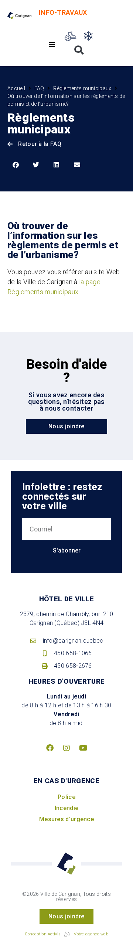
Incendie (66, 808)
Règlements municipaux (82, 88)
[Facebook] (49, 748)
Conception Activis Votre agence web (66, 934)
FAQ (39, 88)
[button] (52, 44)
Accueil (16, 88)
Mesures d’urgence (66, 819)
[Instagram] (66, 748)
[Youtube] (83, 748)
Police (66, 796)
